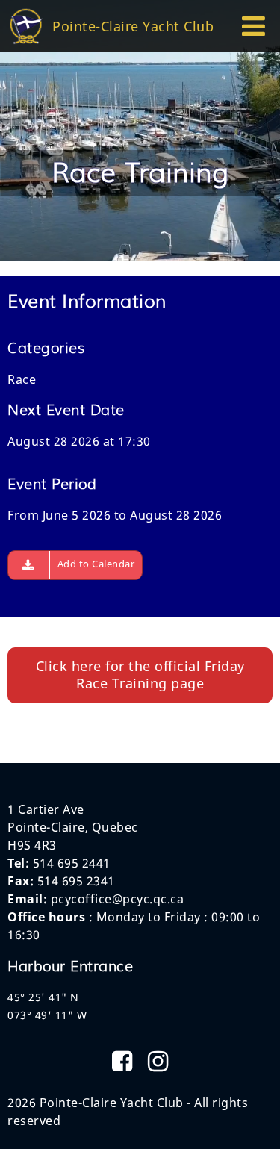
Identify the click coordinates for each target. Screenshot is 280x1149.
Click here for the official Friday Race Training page (140, 674)
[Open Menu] (254, 31)
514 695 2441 (72, 863)
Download (28, 565)
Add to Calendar (96, 563)
